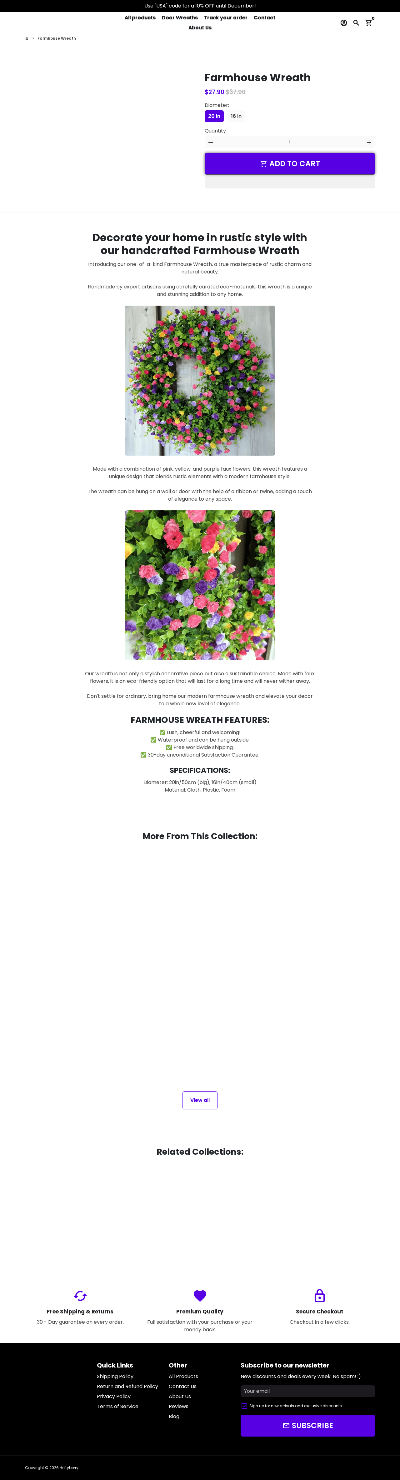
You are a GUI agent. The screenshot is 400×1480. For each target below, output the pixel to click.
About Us (200, 27)
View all (200, 1100)
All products (140, 17)
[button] (290, 181)
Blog (174, 1416)
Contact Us (183, 1386)
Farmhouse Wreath (57, 38)
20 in (214, 116)
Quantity (215, 130)
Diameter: (217, 105)
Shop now (80, 1219)
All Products (183, 1376)
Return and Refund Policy (127, 1386)
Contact (264, 17)
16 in (236, 116)
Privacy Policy (114, 1396)
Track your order (226, 17)
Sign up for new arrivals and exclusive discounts (295, 1405)
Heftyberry (69, 1467)
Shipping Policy (115, 1376)
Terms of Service (117, 1406)
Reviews (178, 1406)
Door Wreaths (180, 17)
